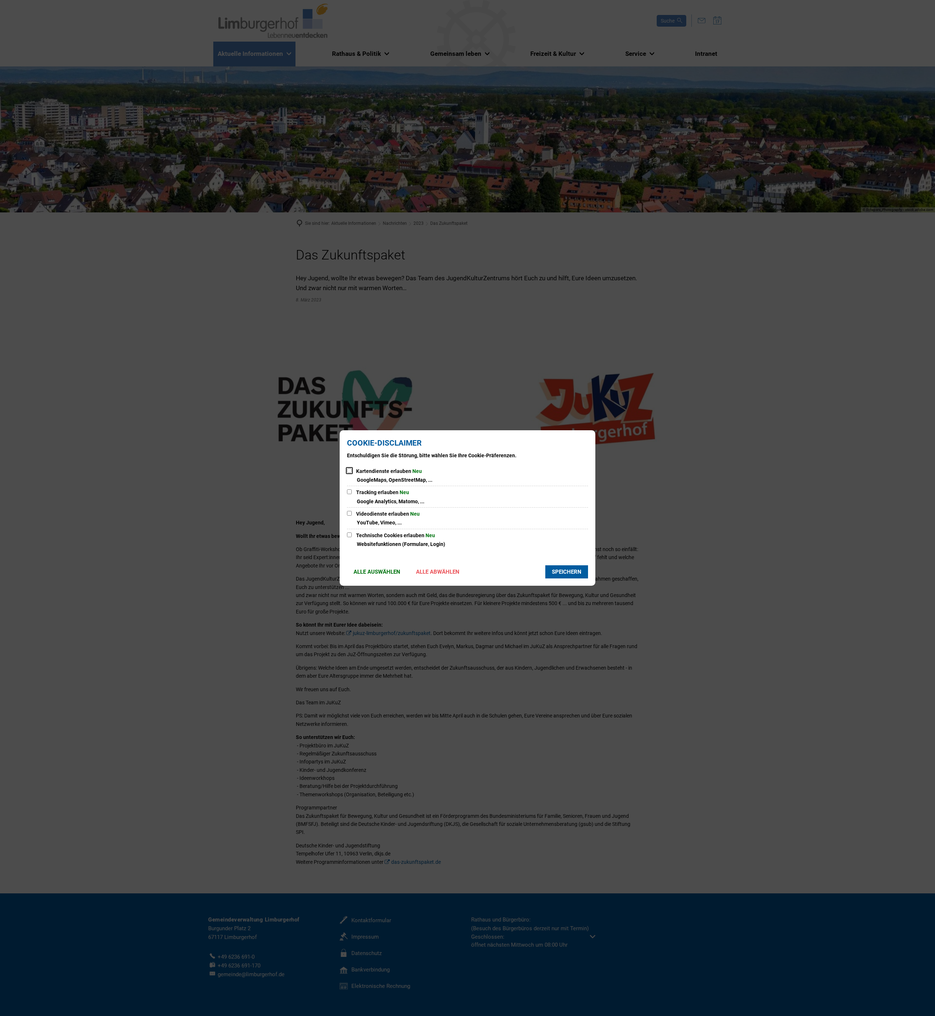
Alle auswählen (377, 572)
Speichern (566, 572)
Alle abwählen (437, 572)
